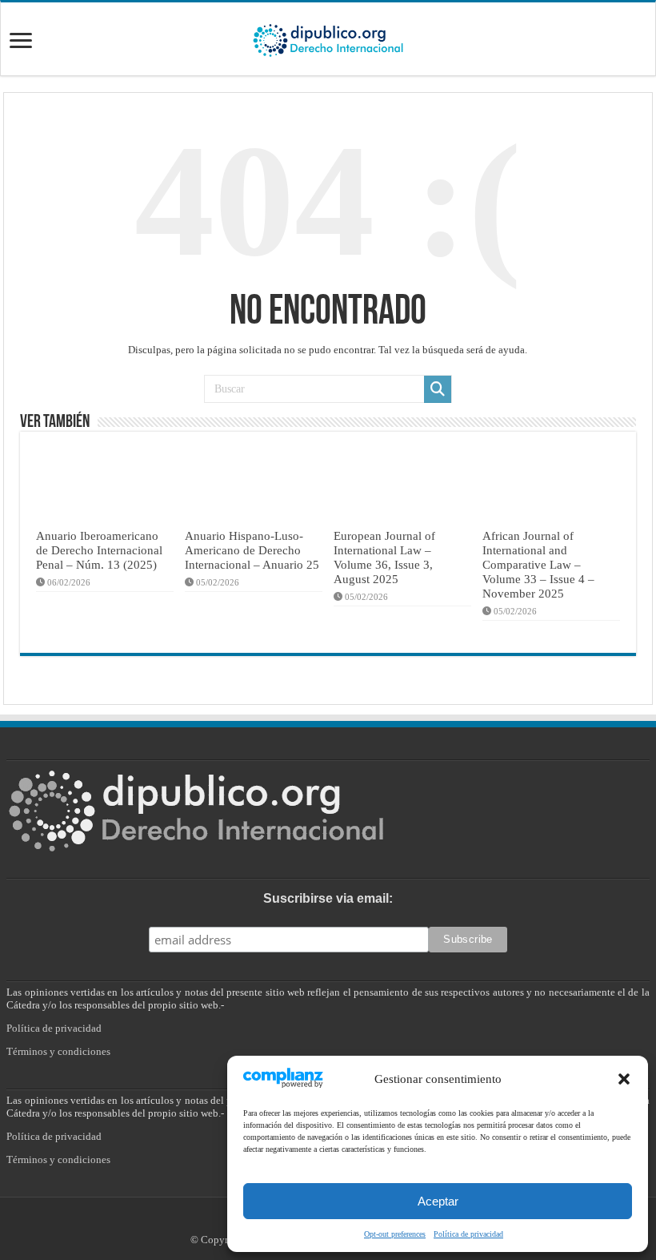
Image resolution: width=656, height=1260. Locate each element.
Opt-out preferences (395, 1234)
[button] (624, 1079)
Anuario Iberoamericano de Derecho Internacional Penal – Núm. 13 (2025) (99, 550)
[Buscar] (437, 389)
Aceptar (438, 1201)
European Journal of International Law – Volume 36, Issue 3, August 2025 (384, 557)
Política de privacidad (468, 1234)
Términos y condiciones (58, 1051)
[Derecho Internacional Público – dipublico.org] (328, 37)
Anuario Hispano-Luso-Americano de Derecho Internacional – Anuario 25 (252, 550)
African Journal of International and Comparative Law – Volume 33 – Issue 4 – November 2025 (538, 564)
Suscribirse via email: (328, 898)
